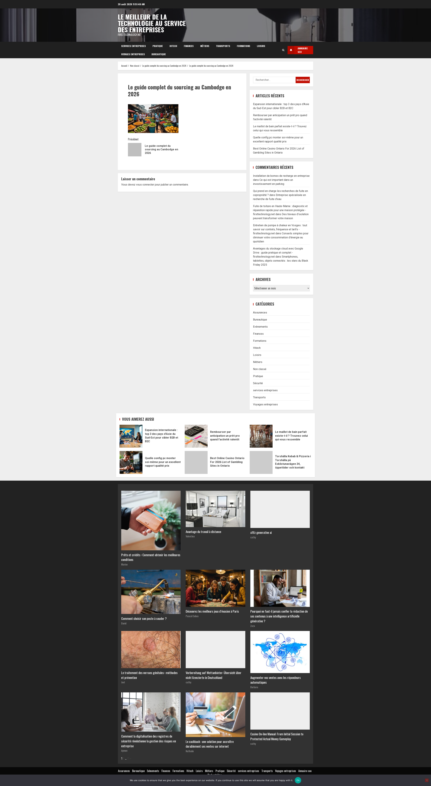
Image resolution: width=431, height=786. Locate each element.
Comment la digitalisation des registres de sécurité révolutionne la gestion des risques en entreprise (148, 741)
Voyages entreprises (133, 54)
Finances (189, 46)
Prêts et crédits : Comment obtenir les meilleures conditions (150, 557)
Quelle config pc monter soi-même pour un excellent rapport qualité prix (131, 462)
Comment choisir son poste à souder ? (144, 618)
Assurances (260, 312)
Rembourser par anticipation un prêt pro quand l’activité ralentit (196, 436)
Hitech (173, 46)
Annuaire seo (304, 771)
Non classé (259, 369)
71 (128, 758)
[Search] (283, 50)
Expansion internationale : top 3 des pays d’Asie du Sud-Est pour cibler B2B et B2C (131, 436)
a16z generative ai (261, 532)
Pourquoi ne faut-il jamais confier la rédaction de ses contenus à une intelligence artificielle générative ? (279, 616)
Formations (243, 46)
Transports (223, 46)
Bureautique (159, 54)
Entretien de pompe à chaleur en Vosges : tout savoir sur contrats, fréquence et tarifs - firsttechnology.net (280, 229)
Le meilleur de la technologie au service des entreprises (152, 23)
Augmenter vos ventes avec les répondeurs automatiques (275, 680)
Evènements (260, 326)
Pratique (158, 46)
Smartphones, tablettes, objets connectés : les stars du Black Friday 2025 (280, 260)
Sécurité (258, 383)
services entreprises (133, 46)
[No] (426, 780)
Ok (298, 780)
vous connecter (145, 184)
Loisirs (261, 46)
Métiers (204, 46)
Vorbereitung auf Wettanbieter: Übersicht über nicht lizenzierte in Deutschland (213, 675)
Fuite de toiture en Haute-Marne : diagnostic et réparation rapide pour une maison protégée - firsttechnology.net (280, 210)
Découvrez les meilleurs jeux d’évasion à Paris (212, 611)
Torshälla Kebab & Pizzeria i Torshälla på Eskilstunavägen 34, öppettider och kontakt (261, 462)
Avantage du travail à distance (203, 531)
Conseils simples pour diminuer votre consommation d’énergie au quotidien (280, 237)
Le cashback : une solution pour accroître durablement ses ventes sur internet (210, 744)
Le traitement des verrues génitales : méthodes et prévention (149, 675)
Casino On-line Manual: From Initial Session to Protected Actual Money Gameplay (276, 736)
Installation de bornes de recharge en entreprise (281, 175)
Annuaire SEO (303, 50)
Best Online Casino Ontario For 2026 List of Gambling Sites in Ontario (196, 462)
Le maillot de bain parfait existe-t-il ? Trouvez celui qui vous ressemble (261, 436)
